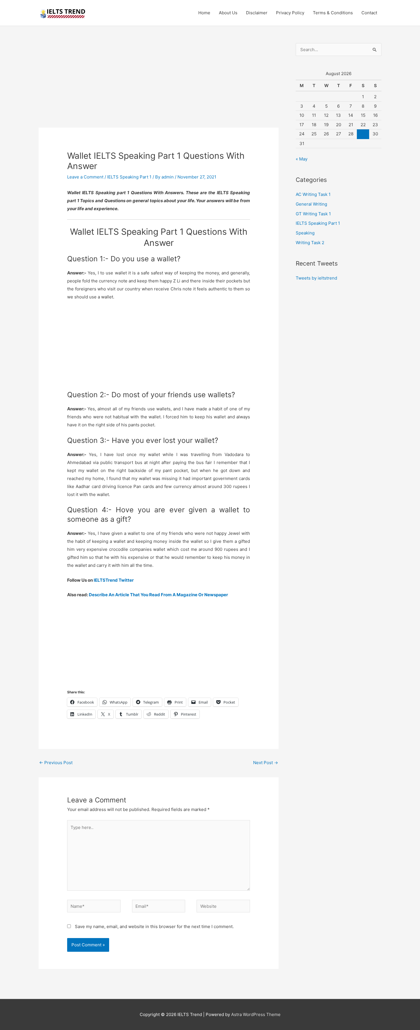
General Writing (311, 204)
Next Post (265, 762)
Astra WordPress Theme (256, 1014)
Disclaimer (256, 12)
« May (301, 159)
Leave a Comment (85, 177)
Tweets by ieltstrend (316, 278)
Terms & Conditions (333, 12)
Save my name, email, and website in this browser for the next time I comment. (154, 926)
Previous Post (56, 762)
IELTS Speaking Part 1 (129, 177)
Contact (369, 12)
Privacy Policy (290, 12)
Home (204, 12)
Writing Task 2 (310, 242)
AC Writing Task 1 (313, 194)
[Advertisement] (159, 85)
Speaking (305, 233)
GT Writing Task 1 (313, 213)
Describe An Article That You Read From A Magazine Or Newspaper (158, 594)
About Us (228, 12)
